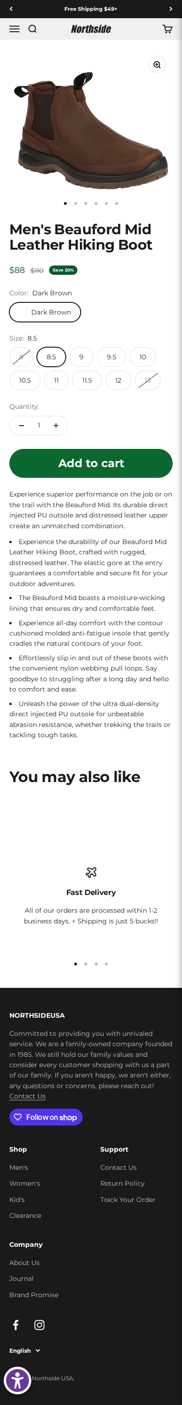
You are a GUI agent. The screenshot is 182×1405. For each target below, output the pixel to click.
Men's (18, 1167)
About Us (24, 1262)
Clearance (25, 1215)
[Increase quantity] (56, 425)
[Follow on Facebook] (15, 1325)
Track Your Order (127, 1199)
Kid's (17, 1199)
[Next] (171, 9)
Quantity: (24, 406)
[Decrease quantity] (21, 425)
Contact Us (27, 1096)
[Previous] (11, 9)
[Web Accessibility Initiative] (17, 1380)
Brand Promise (33, 1295)
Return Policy (122, 1183)
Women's (24, 1183)
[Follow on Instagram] (39, 1325)
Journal (21, 1278)
